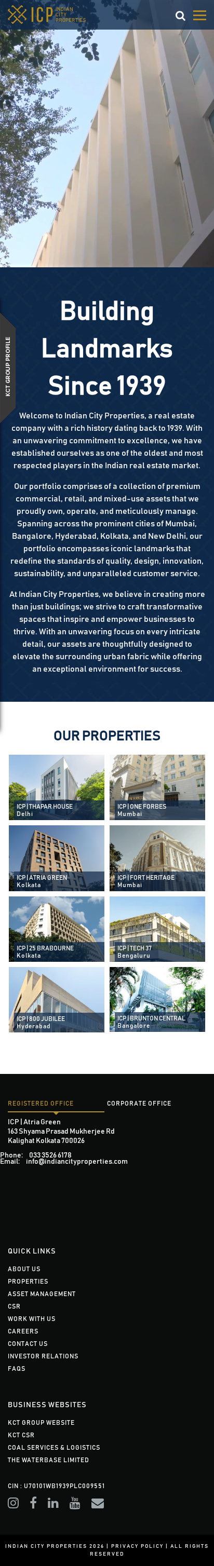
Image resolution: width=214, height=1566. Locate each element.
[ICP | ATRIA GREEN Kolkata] (56, 858)
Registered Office (41, 1103)
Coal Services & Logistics (54, 1448)
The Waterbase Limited (48, 1460)
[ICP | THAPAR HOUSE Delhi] (56, 787)
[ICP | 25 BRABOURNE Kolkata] (56, 928)
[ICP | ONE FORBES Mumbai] (157, 787)
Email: (10, 1162)
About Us (24, 1269)
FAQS (16, 1369)
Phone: (11, 1156)
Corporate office (139, 1103)
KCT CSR (21, 1435)
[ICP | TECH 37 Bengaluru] (157, 928)
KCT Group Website (41, 1423)
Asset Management (42, 1294)
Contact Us (28, 1344)
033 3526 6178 (50, 1155)
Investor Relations (43, 1356)
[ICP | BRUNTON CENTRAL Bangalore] (157, 999)
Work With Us (32, 1319)
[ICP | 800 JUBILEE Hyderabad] (56, 999)
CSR (14, 1306)
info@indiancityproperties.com (77, 1161)
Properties (28, 1281)
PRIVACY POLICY (137, 1546)
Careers (23, 1331)
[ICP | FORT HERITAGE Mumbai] (157, 858)
